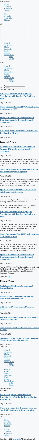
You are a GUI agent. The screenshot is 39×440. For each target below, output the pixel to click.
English (11, 59)
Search (2, 87)
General (7, 43)
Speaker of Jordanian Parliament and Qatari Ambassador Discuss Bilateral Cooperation (17, 120)
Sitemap (7, 10)
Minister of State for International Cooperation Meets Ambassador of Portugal (17, 297)
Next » (10, 277)
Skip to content (5, 1)
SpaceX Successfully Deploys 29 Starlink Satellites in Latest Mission (18, 190)
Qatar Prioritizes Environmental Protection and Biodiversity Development (19, 170)
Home (6, 5)
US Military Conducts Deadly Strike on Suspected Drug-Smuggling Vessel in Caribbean (17, 149)
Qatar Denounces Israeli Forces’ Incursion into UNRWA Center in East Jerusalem (18, 409)
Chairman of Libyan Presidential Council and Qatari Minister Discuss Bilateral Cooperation (19, 339)
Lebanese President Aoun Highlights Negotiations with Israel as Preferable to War (17, 96)
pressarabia (17, 439)
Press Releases (9, 55)
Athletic (7, 53)
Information (8, 49)
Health (6, 51)
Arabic (11, 57)
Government (8, 45)
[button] (19, 62)
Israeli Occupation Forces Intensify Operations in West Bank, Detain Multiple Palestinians (18, 397)
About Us (7, 6)
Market (6, 47)
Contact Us (8, 8)
